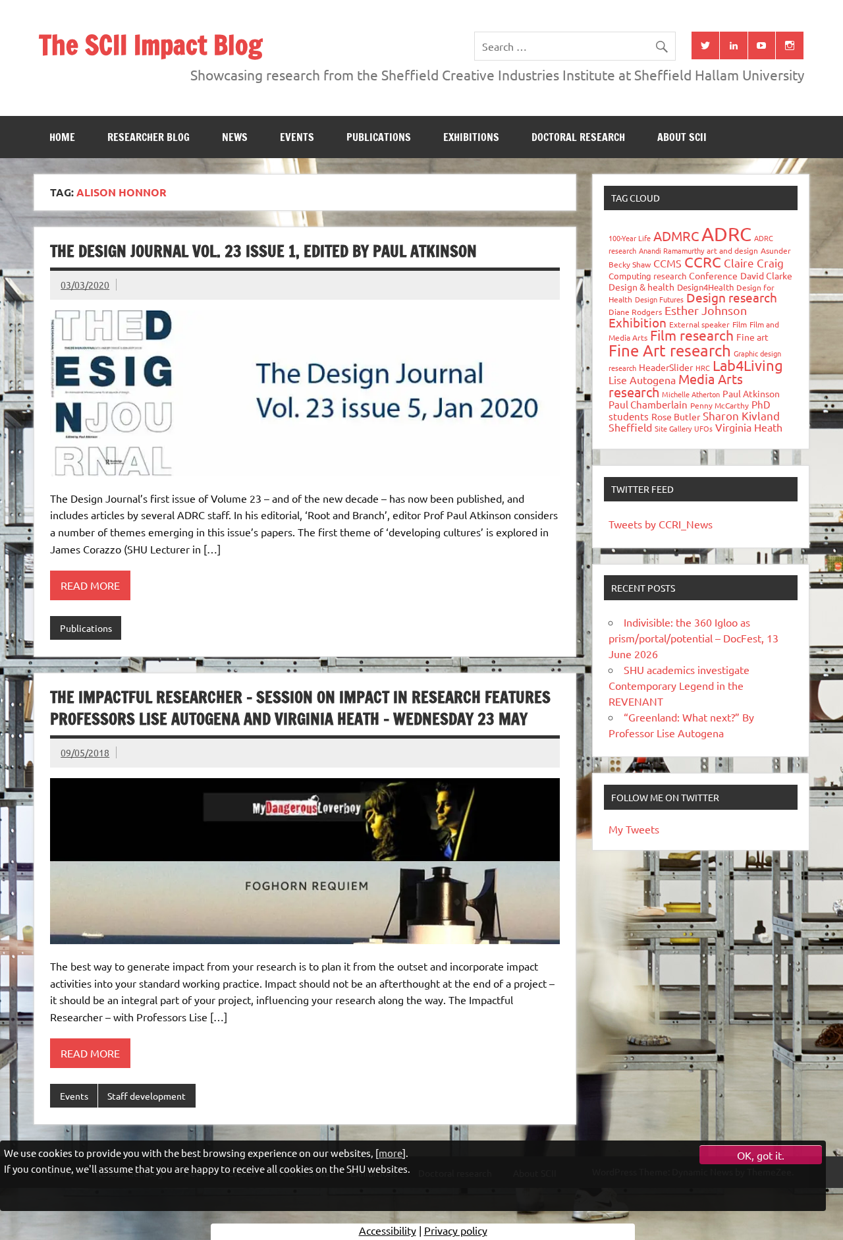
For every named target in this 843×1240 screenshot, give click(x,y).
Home (62, 137)
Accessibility (387, 1230)
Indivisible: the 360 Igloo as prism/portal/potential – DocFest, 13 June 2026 (693, 637)
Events (297, 137)
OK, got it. (760, 1155)
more (390, 1152)
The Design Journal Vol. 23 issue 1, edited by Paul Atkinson (263, 251)
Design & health (641, 287)
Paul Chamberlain (648, 404)
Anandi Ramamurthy (671, 250)
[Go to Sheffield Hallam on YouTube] (762, 45)
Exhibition (637, 322)
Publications (378, 137)
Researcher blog (148, 137)
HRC (702, 367)
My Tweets (634, 828)
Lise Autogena (642, 379)
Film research (692, 334)
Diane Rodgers (635, 311)
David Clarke (766, 275)
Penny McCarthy (719, 405)
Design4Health (705, 287)
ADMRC (676, 235)
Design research (731, 297)
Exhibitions (471, 137)
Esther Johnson (706, 310)
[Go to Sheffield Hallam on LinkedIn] (734, 45)
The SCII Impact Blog (150, 44)
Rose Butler (675, 416)
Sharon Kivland (741, 415)
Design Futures (659, 299)
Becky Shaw (630, 264)
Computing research (647, 275)
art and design (732, 250)
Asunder (776, 250)
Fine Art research (670, 350)
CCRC (702, 261)
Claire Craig (754, 262)
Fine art (752, 337)
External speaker (699, 324)
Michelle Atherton (691, 394)
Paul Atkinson (751, 393)
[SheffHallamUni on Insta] (789, 45)
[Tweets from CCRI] (705, 45)
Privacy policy (455, 1230)
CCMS (667, 262)
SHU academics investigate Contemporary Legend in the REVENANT (679, 685)
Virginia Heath (748, 427)
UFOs (703, 428)
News (235, 137)
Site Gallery (673, 428)
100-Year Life (630, 238)
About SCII (682, 137)
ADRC (726, 234)
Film (739, 324)
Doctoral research (578, 137)
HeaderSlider (666, 367)
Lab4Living (748, 365)
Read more (90, 585)
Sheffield (630, 427)
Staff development (146, 1096)
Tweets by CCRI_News (661, 523)
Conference (713, 275)
